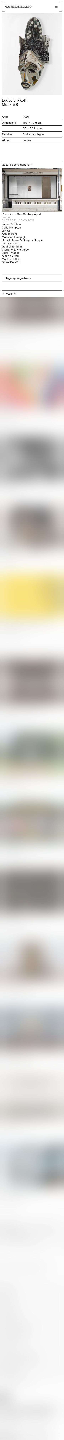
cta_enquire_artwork (18, 278)
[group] (32, 54)
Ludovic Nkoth (14, 100)
